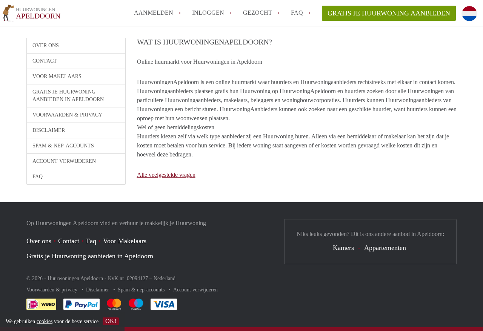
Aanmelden (153, 12)
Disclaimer (48, 130)
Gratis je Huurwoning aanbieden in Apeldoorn (68, 95)
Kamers (343, 247)
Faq (91, 241)
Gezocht (257, 12)
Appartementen (385, 247)
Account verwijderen (64, 161)
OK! (110, 321)
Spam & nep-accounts (63, 146)
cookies (44, 321)
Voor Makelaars (57, 76)
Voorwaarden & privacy (67, 115)
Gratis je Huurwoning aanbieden (389, 13)
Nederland (164, 278)
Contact (44, 61)
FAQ (297, 12)
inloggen (208, 12)
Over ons (45, 45)
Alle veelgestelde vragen (166, 175)
